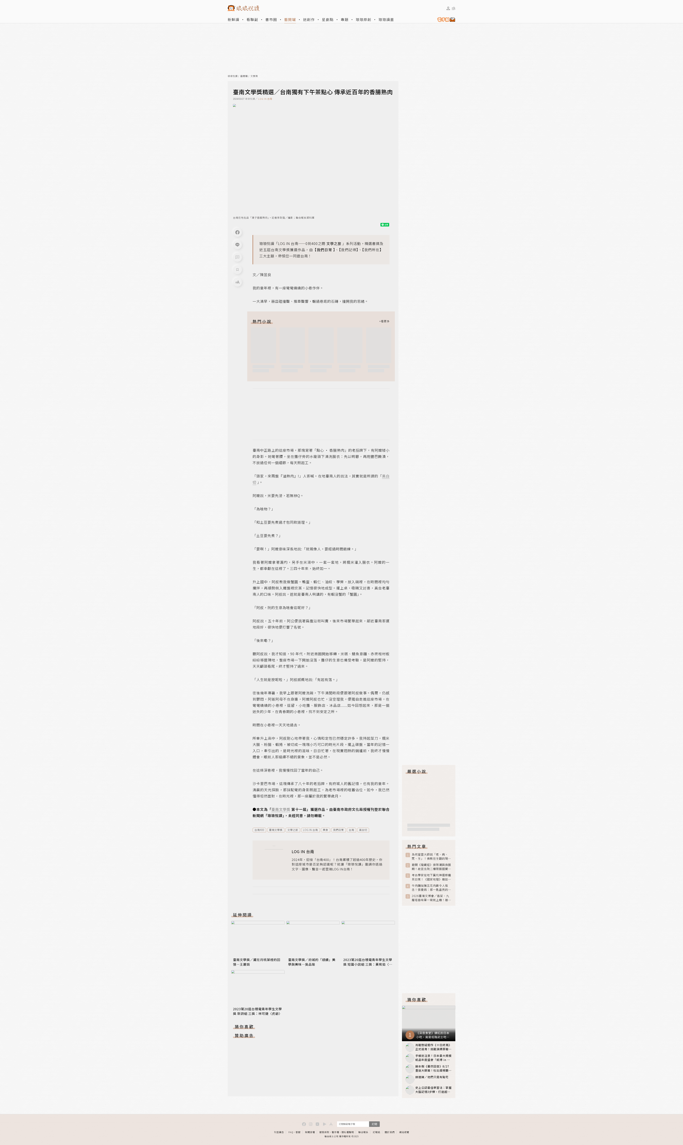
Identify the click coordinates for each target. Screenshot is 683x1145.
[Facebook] (237, 232)
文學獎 (254, 76)
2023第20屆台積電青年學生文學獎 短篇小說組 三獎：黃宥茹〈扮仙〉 (367, 964)
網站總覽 (404, 1132)
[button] (237, 257)
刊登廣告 (279, 1132)
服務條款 (324, 1132)
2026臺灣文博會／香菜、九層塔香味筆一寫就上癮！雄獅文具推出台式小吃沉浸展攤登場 (431, 898)
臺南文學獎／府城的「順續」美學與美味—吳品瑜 (311, 962)
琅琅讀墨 (386, 19)
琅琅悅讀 (233, 76)
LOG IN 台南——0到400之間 (301, 243)
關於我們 (390, 1132)
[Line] (237, 244)
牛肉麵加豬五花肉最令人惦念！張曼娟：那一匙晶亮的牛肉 (431, 888)
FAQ (290, 1132)
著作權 (335, 1132)
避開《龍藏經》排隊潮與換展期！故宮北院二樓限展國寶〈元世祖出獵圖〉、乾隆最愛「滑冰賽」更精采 (431, 867)
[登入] (448, 8)
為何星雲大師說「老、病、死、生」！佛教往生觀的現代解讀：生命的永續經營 (431, 856)
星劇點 (328, 19)
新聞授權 (310, 1132)
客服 (298, 1132)
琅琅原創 (363, 19)
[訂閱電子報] (444, 20)
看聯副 (252, 19)
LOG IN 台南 (265, 98)
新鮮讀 (233, 19)
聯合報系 (363, 1132)
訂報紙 (376, 1132)
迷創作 (309, 19)
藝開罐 (290, 19)
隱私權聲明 (348, 1132)
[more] (384, 321)
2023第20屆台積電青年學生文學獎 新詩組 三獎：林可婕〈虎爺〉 (257, 1011)
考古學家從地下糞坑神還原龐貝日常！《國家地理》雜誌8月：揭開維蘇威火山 (431, 877)
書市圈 (271, 19)
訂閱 (374, 1124)
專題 (345, 19)
